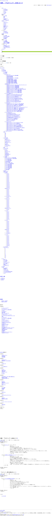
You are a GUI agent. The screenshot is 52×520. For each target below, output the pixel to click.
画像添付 (5, 19)
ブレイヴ (5, 23)
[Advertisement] (4, 290)
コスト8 (8, 180)
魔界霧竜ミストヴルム (5, 324)
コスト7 (8, 204)
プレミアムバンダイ (8, 121)
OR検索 (12, 57)
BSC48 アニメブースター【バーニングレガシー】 (14, 97)
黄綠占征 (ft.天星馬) (5, 398)
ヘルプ (5, 48)
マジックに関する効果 (8, 166)
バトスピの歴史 (6, 269)
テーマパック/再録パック (9, 93)
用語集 (5, 264)
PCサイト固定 (3, 510)
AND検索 (8, 57)
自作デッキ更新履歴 (6, 42)
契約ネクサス (7, 144)
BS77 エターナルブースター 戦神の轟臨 (12, 75)
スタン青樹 (3, 387)
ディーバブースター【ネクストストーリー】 (8, 315)
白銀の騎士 (3, 356)
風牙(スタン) (4, 384)
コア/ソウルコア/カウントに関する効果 (11, 158)
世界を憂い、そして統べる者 (6, 360)
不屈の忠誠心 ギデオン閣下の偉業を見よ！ (8, 376)
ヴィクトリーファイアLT (5, 321)
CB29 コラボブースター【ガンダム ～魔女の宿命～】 (14, 110)
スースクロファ (4, 311)
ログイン (3, 49)
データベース (5, 10)
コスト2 (8, 175)
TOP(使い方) (5, 31)
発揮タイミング (6, 171)
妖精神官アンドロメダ (5, 332)
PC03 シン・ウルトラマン (10, 120)
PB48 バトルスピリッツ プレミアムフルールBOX (14, 124)
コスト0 (8, 189)
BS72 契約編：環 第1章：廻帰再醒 (12, 82)
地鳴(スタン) (4, 392)
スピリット (5, 21)
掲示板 (3, 33)
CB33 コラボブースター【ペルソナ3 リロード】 (14, 106)
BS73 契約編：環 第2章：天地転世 (12, 81)
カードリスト (5, 27)
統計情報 (2, 279)
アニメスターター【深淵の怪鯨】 (7, 309)
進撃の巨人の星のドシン (5, 378)
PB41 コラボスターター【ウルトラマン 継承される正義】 (15, 130)
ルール (5, 11)
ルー (2, 383)
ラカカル (3, 310)
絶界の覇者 (3, 312)
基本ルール (5, 259)
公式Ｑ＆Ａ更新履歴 (6, 43)
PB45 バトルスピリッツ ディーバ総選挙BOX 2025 (14, 126)
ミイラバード (4, 323)
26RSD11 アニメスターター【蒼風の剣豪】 (13, 85)
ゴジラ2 (3, 369)
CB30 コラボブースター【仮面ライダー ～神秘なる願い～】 (15, 108)
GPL (23, 514)
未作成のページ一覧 (6, 45)
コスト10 (8, 182)
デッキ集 (5, 12)
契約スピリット (7, 139)
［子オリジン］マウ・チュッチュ (7, 314)
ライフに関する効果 (8, 159)
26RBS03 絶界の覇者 (10, 76)
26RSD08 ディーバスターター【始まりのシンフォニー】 (15, 88)
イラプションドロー (5, 320)
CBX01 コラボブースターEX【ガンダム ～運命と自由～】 (15, 109)
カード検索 (5, 35)
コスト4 (8, 177)
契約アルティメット (8, 142)
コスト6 (8, 194)
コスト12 (8, 184)
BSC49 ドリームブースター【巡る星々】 (13, 96)
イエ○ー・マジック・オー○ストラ (7, 401)
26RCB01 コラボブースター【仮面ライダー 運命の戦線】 (15, 104)
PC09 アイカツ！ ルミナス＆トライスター (13, 115)
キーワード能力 (6, 148)
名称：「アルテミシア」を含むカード (11, 3)
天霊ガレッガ (4, 363)
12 (5, 256)
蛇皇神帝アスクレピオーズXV (6, 322)
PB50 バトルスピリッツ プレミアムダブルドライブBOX (15, 122)
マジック (5, 25)
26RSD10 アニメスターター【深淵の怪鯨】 (13, 86)
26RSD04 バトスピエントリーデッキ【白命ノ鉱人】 (14, 91)
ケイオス (3, 373)
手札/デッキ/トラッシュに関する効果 (10, 157)
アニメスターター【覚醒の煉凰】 (7, 318)
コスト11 (8, 183)
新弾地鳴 (3, 388)
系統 (4, 147)
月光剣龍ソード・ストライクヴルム (7, 328)
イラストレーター (6, 270)
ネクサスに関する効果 (8, 165)
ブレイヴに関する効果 (8, 164)
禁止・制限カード (6, 263)
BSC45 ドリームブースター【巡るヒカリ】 (13, 100)
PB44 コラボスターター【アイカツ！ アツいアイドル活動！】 (16, 127)
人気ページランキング (7, 47)
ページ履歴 (5, 40)
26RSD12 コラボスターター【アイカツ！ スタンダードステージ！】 (17, 84)
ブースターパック (7, 74)
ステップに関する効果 (8, 160)
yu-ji (8, 515)
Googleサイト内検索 (6, 36)
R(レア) (6, 150)
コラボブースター (7, 102)
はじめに (3, 69)
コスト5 (8, 178)
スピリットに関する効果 (8, 162)
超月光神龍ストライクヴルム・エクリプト (8, 327)
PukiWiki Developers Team (16, 514)
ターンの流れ (5, 260)
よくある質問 (5, 9)
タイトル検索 (5, 37)
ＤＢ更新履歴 (5, 41)
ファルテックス (4, 317)
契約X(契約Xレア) (7, 154)
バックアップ (5, 18)
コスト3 (8, 176)
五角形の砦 (3, 330)
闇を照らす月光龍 (4, 377)
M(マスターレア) (7, 151)
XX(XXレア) (7, 153)
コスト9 (8, 181)
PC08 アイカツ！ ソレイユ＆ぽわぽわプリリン (13, 116)
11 (5, 255)
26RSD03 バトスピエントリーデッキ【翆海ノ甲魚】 (14, 92)
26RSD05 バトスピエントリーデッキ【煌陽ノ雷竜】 (14, 90)
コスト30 (8, 187)
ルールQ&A (5, 261)
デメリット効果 (7, 168)
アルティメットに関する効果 (9, 163)
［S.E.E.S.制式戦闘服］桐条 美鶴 (9, 478)
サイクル (5, 170)
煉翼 (2, 316)
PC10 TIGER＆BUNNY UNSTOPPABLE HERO (13, 114)
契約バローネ (4, 370)
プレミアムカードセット (8, 112)
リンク (5, 273)
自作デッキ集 (2, 276)
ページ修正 (5, 15)
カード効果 (5, 156)
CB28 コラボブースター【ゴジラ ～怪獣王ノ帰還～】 (14, 111)
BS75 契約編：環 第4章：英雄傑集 (12, 79)
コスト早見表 (5, 172)
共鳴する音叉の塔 (4, 329)
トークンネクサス (7, 145)
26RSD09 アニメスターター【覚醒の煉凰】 (13, 87)
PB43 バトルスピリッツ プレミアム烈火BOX (13, 128)
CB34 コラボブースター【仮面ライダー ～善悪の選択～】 (15, 105)
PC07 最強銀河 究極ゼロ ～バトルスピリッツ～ (13, 117)
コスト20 (8, 186)
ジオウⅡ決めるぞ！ (4, 366)
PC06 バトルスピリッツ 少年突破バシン (12, 118)
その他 (5, 13)
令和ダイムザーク (4, 355)
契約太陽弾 (3, 371)
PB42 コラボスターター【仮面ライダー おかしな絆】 (14, 129)
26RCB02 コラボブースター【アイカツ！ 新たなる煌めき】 (15, 103)
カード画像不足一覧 (6, 46)
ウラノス (3, 381)
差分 (4, 17)
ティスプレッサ (4, 308)
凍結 (4, 16)
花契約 (3, 389)
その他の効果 (7, 169)
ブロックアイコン (6, 247)
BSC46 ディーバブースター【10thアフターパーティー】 (15, 99)
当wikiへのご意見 (4, 301)
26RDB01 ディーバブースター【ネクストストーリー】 (15, 94)
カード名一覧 (5, 246)
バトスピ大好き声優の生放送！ (8, 271)
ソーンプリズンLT (4, 326)
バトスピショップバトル (7, 272)
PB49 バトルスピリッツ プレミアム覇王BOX (13, 123)
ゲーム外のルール (6, 265)
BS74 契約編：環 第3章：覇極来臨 (12, 80)
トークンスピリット (8, 140)
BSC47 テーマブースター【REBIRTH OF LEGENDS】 (14, 98)
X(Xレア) (6, 152)
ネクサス (5, 24)
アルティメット (6, 22)
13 (5, 257)
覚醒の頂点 (3, 404)
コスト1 (8, 174)
